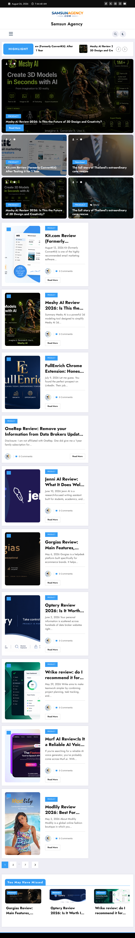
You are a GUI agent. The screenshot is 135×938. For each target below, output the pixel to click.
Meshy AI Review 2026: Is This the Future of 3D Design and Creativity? (86, 48)
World (96, 204)
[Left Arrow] (118, 49)
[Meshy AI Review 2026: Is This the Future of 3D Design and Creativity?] (34, 197)
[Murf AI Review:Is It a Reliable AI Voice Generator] (22, 755)
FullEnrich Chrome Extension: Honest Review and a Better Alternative (52, 122)
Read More (14, 128)
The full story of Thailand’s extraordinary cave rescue (99, 169)
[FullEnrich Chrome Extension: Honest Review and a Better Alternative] (67, 96)
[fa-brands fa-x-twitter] (110, 3)
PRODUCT (13, 162)
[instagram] (120, 3)
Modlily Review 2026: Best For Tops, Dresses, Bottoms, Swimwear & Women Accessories (64, 809)
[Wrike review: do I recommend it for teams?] (22, 690)
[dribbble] (115, 3)
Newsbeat (80, 162)
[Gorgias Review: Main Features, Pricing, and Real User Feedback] (22, 558)
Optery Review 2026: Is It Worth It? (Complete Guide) (62, 607)
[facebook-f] (106, 3)
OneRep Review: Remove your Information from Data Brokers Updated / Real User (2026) (44, 431)
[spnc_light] (123, 34)
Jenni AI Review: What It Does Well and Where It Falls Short (63, 481)
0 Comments (66, 271)
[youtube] (124, 3)
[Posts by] (74, 139)
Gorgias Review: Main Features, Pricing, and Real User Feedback (62, 544)
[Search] (115, 34)
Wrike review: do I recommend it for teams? (63, 674)
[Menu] (11, 34)
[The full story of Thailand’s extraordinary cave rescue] (100, 155)
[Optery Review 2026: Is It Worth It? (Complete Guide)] (22, 623)
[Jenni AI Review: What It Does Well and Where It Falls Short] (22, 495)
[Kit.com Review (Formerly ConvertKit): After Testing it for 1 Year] (34, 155)
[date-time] (9, 229)
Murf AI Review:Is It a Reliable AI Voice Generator (65, 741)
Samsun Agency (66, 24)
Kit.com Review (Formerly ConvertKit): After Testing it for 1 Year (31, 169)
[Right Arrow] (124, 49)
